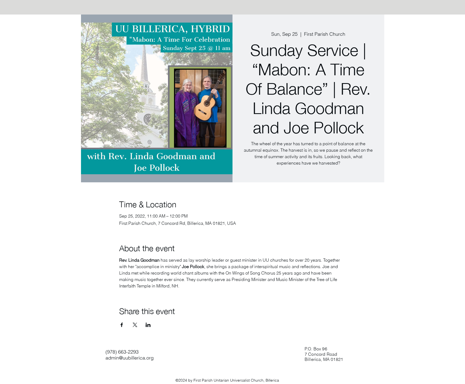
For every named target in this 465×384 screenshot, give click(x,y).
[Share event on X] (135, 325)
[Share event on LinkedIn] (148, 325)
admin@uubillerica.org (129, 358)
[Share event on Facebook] (121, 325)
